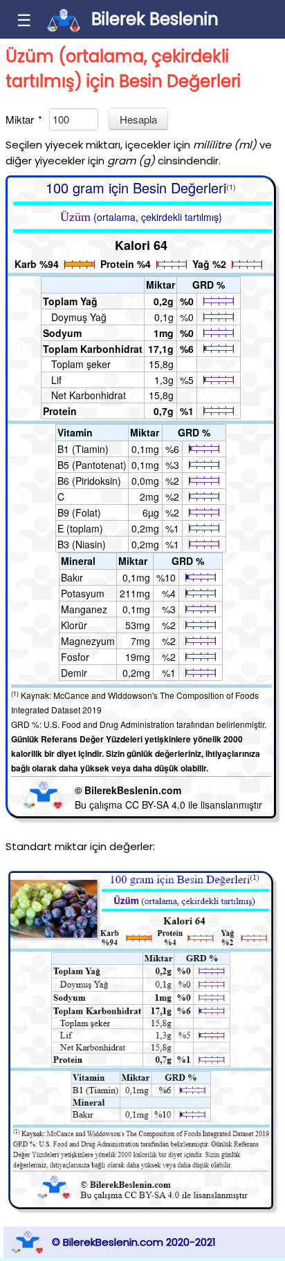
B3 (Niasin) (81, 544)
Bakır (72, 577)
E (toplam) (80, 528)
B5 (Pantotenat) (92, 465)
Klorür (74, 625)
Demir (74, 673)
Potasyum (82, 593)
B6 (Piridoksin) (89, 481)
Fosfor (75, 657)
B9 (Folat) (79, 512)
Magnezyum (88, 641)
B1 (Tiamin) (83, 449)
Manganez (84, 609)
